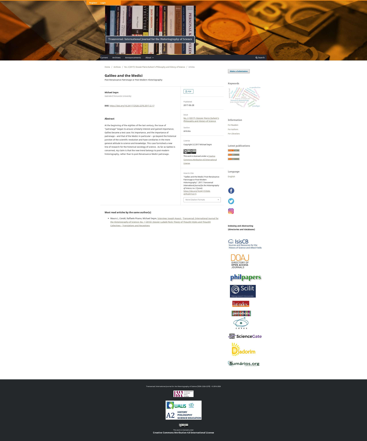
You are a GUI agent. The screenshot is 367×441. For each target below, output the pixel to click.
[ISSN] (183, 396)
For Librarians (234, 133)
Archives (116, 57)
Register (93, 2)
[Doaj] (240, 270)
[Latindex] (241, 307)
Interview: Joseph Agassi (170, 218)
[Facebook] (231, 193)
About (149, 57)
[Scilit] (242, 297)
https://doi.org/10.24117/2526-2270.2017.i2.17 (132, 105)
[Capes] (241, 329)
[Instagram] (231, 213)
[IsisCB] (245, 249)
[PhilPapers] (245, 281)
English (231, 176)
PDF (189, 91)
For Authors (233, 129)
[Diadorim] (243, 357)
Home (107, 67)
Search (261, 57)
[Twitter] (231, 204)
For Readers (233, 125)
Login (103, 2)
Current (104, 57)
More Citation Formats (195, 199)
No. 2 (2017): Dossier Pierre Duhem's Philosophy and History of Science (154, 67)
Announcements (133, 57)
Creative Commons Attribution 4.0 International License (200, 160)
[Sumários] (244, 366)
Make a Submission (239, 71)
